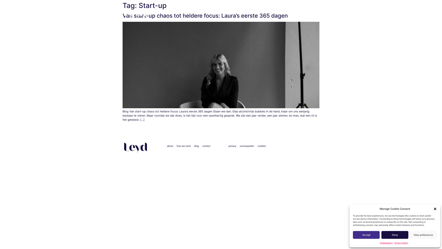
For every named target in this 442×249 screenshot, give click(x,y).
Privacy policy (401, 243)
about (263, 13)
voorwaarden (247, 146)
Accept (366, 234)
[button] (435, 209)
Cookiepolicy (386, 243)
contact (310, 13)
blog (296, 13)
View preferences (423, 234)
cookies (262, 146)
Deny (395, 234)
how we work (280, 13)
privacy (232, 146)
